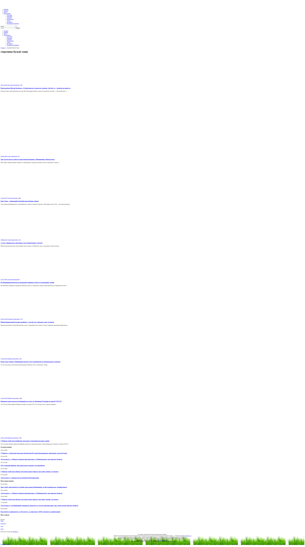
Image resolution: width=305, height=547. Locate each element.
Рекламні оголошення (13, 23)
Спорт (8, 20)
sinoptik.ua (15, 531)
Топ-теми (9, 15)
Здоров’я (9, 18)
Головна (6, 9)
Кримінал (9, 16)
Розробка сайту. (5, 544)
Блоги (5, 12)
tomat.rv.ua (188, 535)
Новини (6, 10)
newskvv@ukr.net (162, 540)
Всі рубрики (7, 13)
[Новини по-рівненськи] (20, 6)
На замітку (10, 22)
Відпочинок (10, 19)
